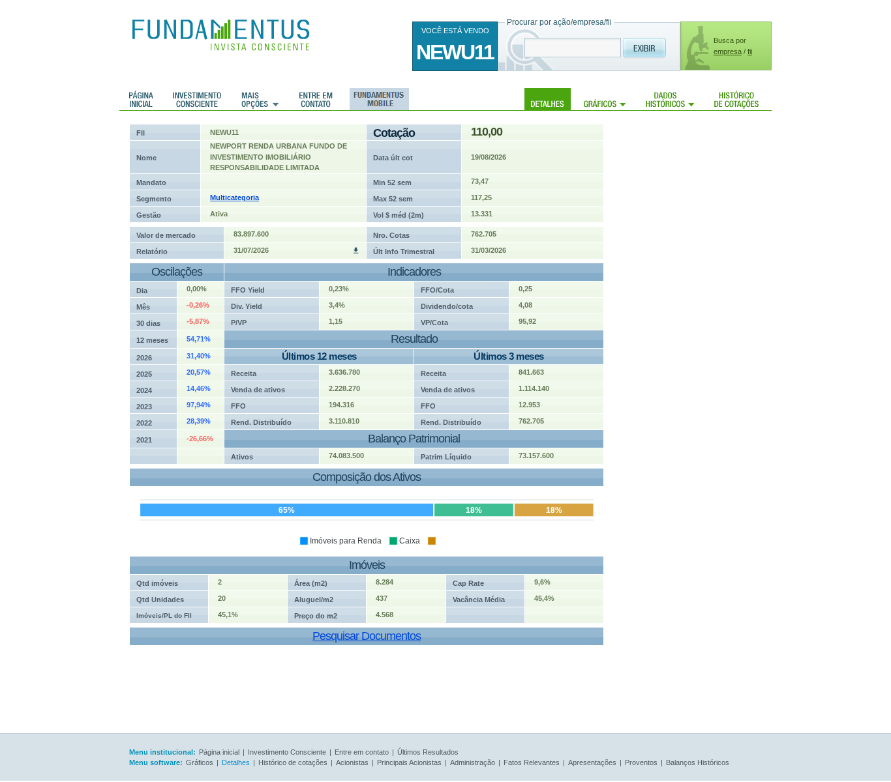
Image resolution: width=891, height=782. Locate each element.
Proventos (641, 762)
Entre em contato (316, 99)
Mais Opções (260, 99)
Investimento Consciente (287, 752)
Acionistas (352, 762)
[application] (362, 512)
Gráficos (605, 99)
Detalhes (547, 99)
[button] (340, 541)
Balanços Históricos (697, 762)
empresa (728, 51)
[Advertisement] (706, 319)
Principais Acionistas (409, 762)
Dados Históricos (670, 99)
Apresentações (592, 762)
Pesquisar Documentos (366, 636)
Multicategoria (234, 197)
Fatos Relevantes (532, 762)
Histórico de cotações (736, 99)
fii (750, 51)
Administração (472, 762)
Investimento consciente (197, 99)
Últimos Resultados (428, 752)
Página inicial (141, 99)
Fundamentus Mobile (377, 99)
